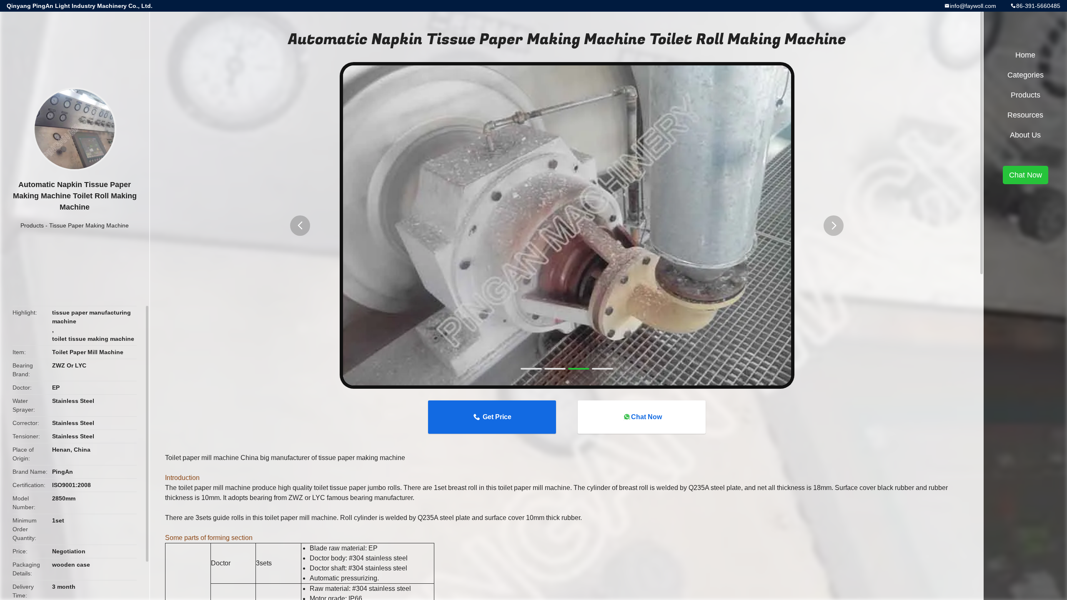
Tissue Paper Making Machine (89, 225)
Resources (1025, 115)
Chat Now (646, 416)
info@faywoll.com (973, 5)
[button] (300, 225)
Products (32, 225)
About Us (1025, 135)
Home (1025, 55)
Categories (1025, 75)
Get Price (497, 416)
